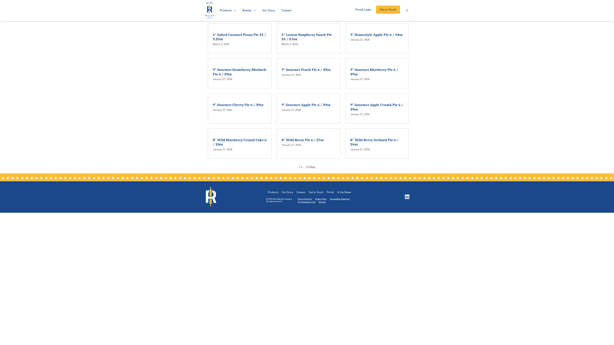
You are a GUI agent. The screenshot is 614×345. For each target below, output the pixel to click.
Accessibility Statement (340, 199)
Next (312, 167)
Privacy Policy (321, 199)
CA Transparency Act (306, 202)
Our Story (268, 10)
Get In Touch (388, 9)
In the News (344, 192)
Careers (286, 10)
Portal (330, 192)
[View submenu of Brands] (254, 10)
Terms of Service (305, 199)
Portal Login (363, 9)
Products (226, 10)
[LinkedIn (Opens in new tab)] (407, 197)
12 (307, 167)
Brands (246, 10)
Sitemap (322, 202)
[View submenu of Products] (235, 10)
